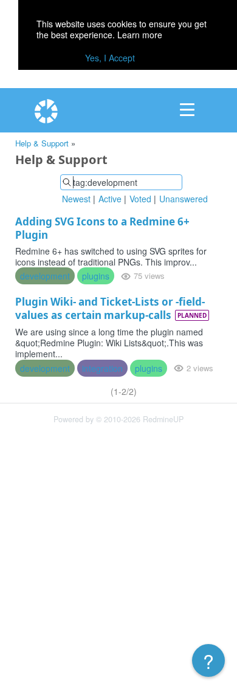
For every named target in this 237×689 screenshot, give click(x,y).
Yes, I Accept (110, 58)
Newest (76, 199)
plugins (95, 276)
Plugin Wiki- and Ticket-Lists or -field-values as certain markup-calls (110, 308)
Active (110, 199)
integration (102, 368)
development (45, 276)
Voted (140, 199)
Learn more (139, 35)
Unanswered (183, 199)
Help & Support (42, 143)
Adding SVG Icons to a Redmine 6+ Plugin (102, 228)
